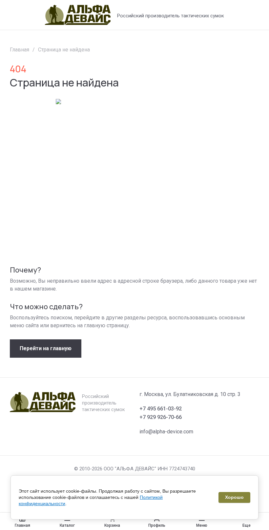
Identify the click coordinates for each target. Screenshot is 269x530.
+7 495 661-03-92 (160, 409)
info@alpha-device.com (166, 431)
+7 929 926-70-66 (160, 417)
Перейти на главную (46, 348)
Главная (19, 50)
